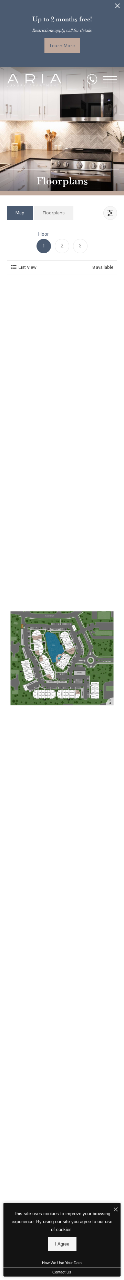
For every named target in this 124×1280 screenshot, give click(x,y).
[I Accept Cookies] (116, 1210)
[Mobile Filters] (110, 213)
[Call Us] (92, 79)
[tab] (20, 213)
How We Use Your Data (62, 1263)
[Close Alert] (117, 8)
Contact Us (61, 1272)
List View (28, 267)
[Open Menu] (110, 79)
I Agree (62, 1244)
